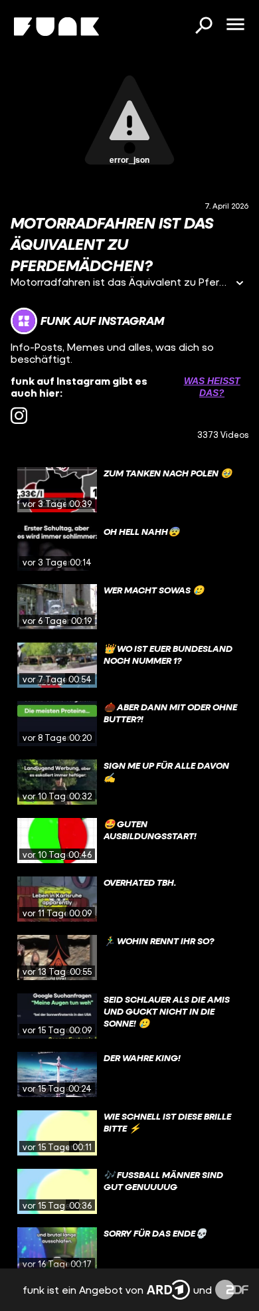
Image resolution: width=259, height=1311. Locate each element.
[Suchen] (203, 26)
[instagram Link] (19, 415)
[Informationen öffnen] (239, 284)
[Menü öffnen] (235, 25)
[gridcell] (129, 489)
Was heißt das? (212, 386)
